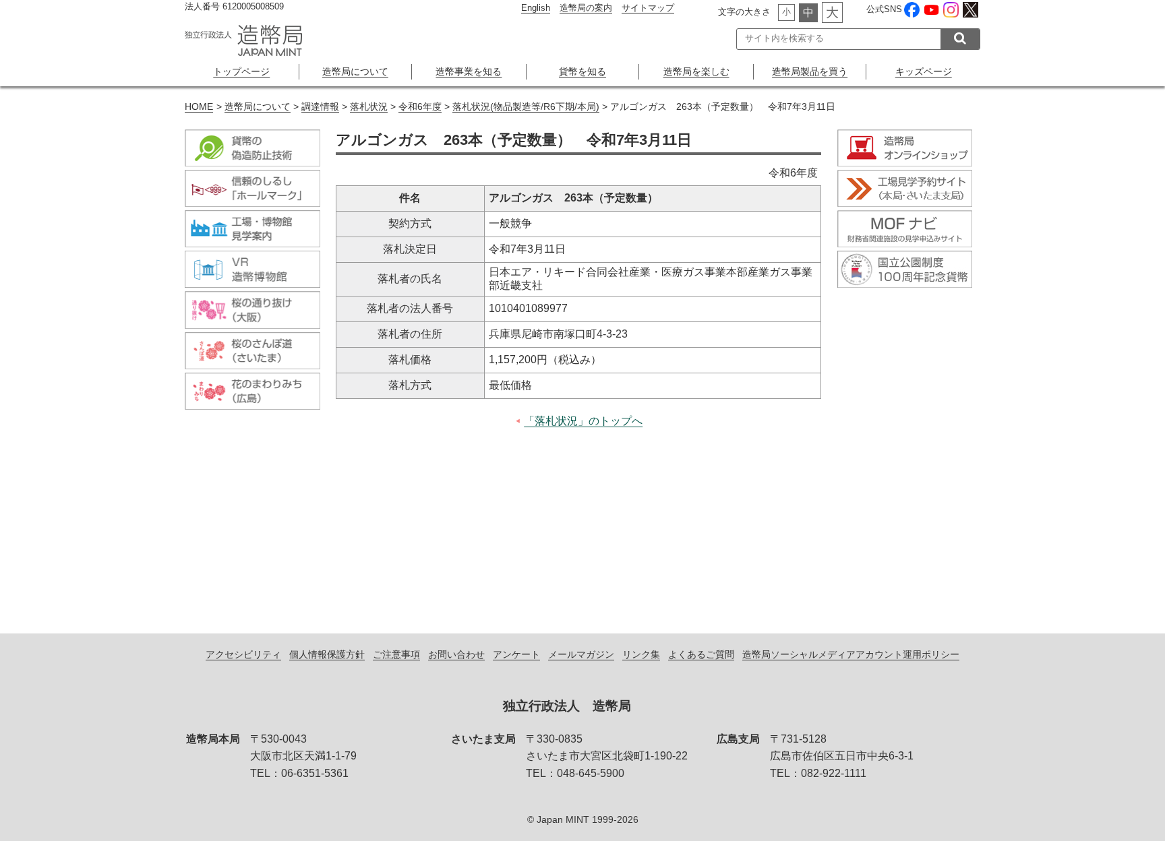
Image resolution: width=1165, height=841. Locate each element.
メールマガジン (581, 654)
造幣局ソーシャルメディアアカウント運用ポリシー (850, 654)
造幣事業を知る (469, 71)
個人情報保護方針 (327, 654)
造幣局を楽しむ (696, 71)
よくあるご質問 (701, 654)
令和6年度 (420, 107)
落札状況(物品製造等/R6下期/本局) (525, 107)
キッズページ (923, 71)
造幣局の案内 (586, 8)
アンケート (516, 654)
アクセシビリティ (243, 654)
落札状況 (369, 107)
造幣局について (355, 71)
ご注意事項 (396, 654)
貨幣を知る (582, 71)
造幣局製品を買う (809, 71)
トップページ (241, 71)
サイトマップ (648, 8)
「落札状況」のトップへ (583, 421)
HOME (199, 107)
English (535, 8)
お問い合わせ (456, 654)
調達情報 (320, 107)
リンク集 (641, 654)
